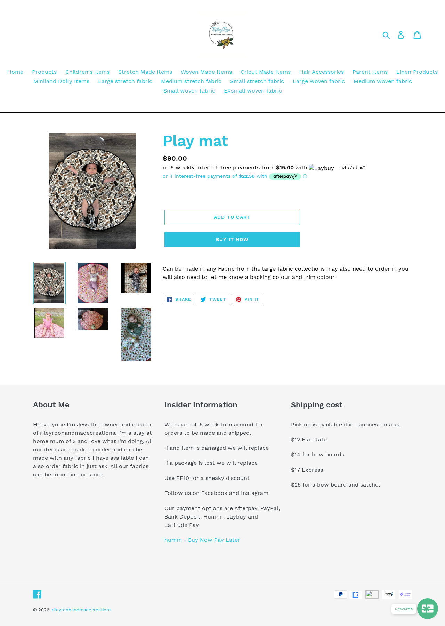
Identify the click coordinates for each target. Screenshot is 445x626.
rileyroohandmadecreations (82, 609)
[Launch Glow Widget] (427, 608)
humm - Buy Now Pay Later (202, 540)
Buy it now (232, 239)
